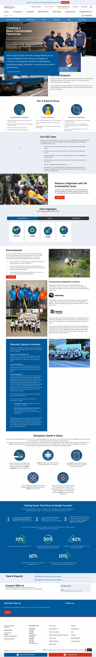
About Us (73, 626)
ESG (72, 632)
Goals (68, 19)
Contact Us (76, 6)
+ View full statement (13, 72)
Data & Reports (82, 19)
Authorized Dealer (9, 639)
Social (44, 19)
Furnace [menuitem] (6, 11)
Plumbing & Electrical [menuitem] (86, 11)
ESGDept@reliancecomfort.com (73, 591)
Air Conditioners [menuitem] (18, 11)
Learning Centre (75, 641)
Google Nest (32, 635)
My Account (84, 6)
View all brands (33, 643)
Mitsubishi (31, 638)
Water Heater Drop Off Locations (58, 635)
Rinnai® (31, 633)
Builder (6, 634)
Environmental (31, 19)
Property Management (10, 636)
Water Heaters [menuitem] (57, 11)
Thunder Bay (88, 15)
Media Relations (75, 638)
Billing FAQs (52, 644)
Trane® (31, 632)
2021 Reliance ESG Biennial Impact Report (47, 580)
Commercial (7, 633)
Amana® (31, 636)
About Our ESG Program (13, 19)
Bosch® (31, 640)
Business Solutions (36, 6)
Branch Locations (54, 632)
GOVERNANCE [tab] (76, 218)
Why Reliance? (75, 629)
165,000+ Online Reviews (63, 6)
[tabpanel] (48, 232)
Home (6, 15)
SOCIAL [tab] (50, 218)
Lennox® (31, 641)
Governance (56, 19)
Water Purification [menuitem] (43, 11)
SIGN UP (7, 612)
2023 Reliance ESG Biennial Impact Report (47, 576)
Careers (73, 635)
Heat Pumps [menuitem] (30, 11)
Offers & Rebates (48, 6)
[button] (91, 7)
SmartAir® (32, 628)
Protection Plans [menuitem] (70, 11)
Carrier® (31, 630)
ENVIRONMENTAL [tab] (22, 218)
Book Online (65, 2)
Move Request (53, 629)
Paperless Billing (53, 641)
